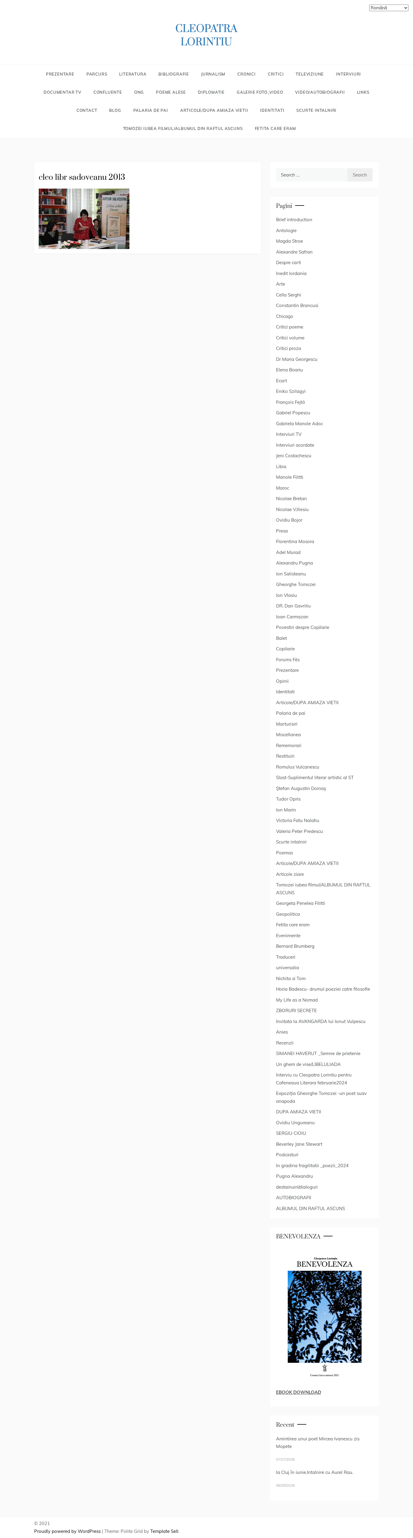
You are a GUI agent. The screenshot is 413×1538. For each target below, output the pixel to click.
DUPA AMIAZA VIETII (298, 1112)
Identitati (272, 110)
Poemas (284, 853)
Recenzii (285, 1043)
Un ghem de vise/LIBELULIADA (308, 1064)
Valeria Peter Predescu (299, 831)
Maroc (282, 488)
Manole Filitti (289, 477)
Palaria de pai (150, 110)
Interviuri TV (288, 434)
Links (363, 92)
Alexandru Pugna (294, 563)
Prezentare (60, 74)
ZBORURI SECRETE (296, 1010)
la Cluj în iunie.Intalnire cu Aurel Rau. (314, 1472)
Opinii (282, 681)
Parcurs (96, 74)
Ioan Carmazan (292, 617)
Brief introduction (294, 219)
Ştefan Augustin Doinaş (301, 788)
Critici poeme (289, 327)
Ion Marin (286, 810)
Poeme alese (171, 92)
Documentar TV (62, 92)
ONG (139, 92)
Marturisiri (287, 724)
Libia (281, 466)
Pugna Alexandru (294, 1176)
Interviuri (348, 74)
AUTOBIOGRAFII (293, 1197)
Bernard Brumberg (295, 946)
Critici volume (290, 338)
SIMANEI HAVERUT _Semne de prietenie (318, 1053)
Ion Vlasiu (286, 595)
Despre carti (288, 262)
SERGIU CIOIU (291, 1133)
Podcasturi (287, 1155)
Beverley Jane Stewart (299, 1144)
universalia (287, 967)
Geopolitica (288, 914)
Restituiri (285, 756)
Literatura (132, 74)
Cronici (246, 74)
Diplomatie (211, 92)
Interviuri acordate (295, 445)
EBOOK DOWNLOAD (298, 1392)
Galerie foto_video (260, 92)
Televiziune (310, 74)
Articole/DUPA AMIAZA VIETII (214, 110)
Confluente (107, 92)
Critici (276, 74)
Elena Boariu (289, 370)
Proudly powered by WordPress (68, 1531)
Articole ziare (290, 874)
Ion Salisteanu (291, 574)
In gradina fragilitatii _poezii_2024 (312, 1165)
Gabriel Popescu (293, 413)
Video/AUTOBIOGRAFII (320, 92)
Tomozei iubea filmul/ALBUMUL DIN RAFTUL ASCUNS (183, 128)
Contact (86, 110)
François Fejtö (290, 402)
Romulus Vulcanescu (297, 767)
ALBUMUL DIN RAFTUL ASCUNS (310, 1208)
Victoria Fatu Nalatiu (297, 820)
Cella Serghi (288, 295)
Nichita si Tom (291, 978)
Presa (282, 531)
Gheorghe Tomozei (296, 584)
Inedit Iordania (291, 273)
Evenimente (288, 935)
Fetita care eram (275, 128)
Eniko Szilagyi (291, 391)
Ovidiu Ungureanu (295, 1122)
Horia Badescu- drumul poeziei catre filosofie (323, 989)
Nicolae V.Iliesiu (292, 509)
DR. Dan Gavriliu (293, 606)
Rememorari (288, 745)
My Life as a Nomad (297, 1000)
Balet (281, 638)
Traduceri (285, 957)
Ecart (281, 381)
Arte (280, 284)
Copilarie (285, 649)
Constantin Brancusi (297, 305)
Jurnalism (213, 74)
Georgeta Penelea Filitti (300, 903)
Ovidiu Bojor (289, 520)
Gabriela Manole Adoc (299, 423)
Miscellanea (288, 734)
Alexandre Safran (294, 252)
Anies (282, 1032)
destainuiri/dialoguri (297, 1187)
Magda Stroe (289, 241)
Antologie (286, 230)
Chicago (284, 316)
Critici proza (288, 348)
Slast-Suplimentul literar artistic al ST (315, 777)
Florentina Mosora (295, 541)
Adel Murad (288, 552)
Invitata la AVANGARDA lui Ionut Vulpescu (321, 1021)
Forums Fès (288, 659)
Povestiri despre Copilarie (302, 627)
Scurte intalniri (316, 110)
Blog (115, 110)
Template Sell (164, 1531)
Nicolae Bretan (291, 498)
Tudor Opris (288, 799)
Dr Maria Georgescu (296, 359)
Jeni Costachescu (293, 455)
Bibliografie (173, 74)
